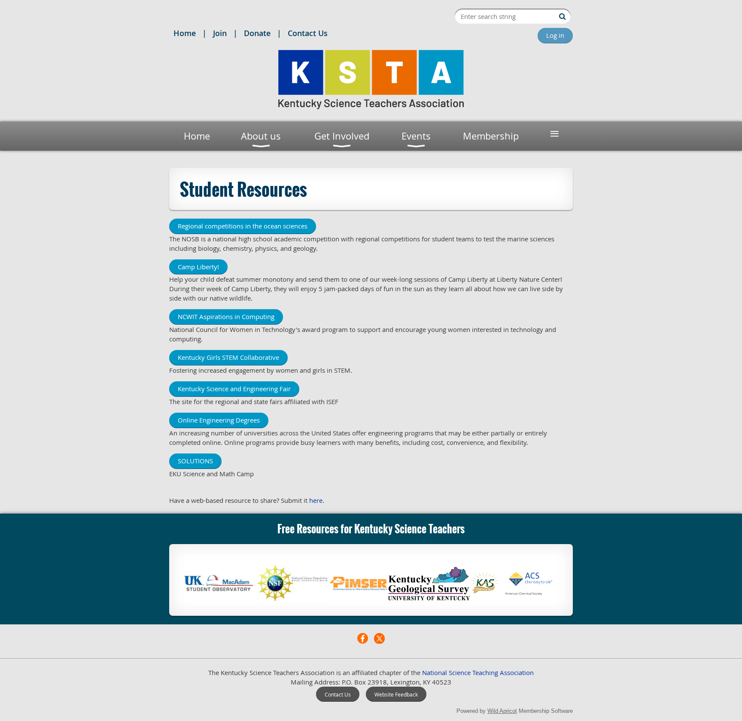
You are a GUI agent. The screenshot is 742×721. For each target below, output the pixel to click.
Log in (555, 35)
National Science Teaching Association (478, 672)
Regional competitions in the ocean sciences (242, 226)
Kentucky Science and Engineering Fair (234, 388)
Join (220, 33)
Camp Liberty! (198, 266)
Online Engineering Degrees (219, 420)
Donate (257, 33)
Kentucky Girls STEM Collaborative (228, 357)
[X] (379, 638)
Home (184, 33)
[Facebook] (362, 638)
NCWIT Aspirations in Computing (226, 316)
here (315, 500)
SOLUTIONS (195, 460)
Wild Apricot (502, 711)
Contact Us (308, 33)
